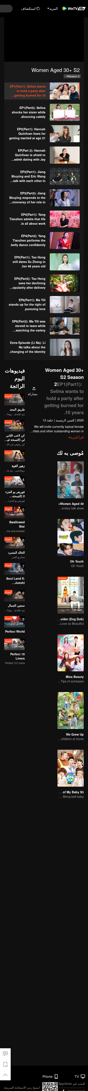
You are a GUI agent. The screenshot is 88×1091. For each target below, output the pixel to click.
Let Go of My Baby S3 (68, 792)
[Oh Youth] (70, 537)
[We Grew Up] (70, 710)
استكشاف (28, 8)
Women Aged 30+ (71, 504)
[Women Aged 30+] (70, 479)
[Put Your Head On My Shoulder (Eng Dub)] (70, 595)
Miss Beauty (75, 677)
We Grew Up (75, 734)
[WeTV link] (74, 8)
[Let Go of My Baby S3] (70, 768)
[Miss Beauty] (70, 652)
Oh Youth (77, 561)
